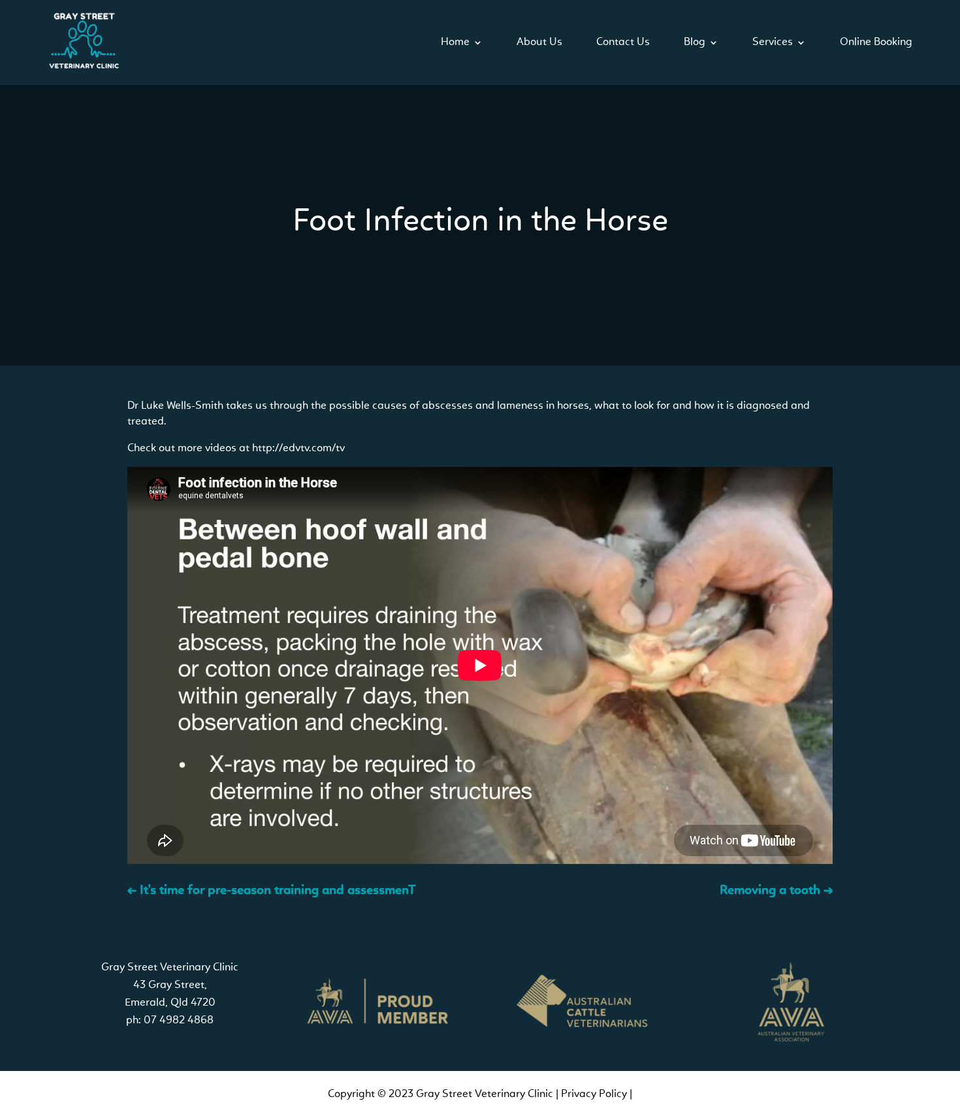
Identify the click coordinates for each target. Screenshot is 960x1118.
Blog (694, 42)
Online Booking (876, 42)
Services (772, 42)
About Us (539, 42)
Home (455, 42)
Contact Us (623, 42)
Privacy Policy (594, 1094)
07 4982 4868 (179, 1020)
